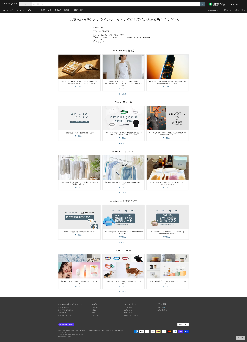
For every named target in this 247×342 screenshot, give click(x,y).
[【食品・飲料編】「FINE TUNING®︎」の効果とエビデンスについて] (168, 266)
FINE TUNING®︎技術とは (65, 310)
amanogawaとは (63, 307)
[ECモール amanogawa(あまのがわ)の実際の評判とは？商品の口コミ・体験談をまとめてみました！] (124, 118)
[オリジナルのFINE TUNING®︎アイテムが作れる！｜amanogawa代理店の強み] (168, 217)
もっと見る (122, 94)
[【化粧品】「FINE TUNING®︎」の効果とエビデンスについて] (79, 266)
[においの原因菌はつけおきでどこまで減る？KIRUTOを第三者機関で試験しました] (79, 167)
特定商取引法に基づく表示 (70, 330)
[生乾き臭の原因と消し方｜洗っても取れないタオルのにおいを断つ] (124, 167)
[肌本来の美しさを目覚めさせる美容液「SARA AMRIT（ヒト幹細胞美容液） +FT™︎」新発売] (168, 67)
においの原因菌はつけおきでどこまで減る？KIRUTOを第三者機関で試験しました (79, 183)
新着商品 (58, 10)
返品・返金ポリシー (107, 330)
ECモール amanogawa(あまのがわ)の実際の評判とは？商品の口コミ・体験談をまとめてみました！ (123, 134)
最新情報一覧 (62, 313)
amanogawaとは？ (214, 10)
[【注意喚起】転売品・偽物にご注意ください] (79, 118)
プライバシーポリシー (93, 330)
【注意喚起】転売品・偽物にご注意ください (79, 133)
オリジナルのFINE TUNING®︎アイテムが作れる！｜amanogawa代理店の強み (167, 233)
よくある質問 (128, 307)
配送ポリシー (119, 330)
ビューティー (32, 10)
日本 (182, 324)
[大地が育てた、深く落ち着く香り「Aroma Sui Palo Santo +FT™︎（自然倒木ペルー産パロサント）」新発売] (79, 67)
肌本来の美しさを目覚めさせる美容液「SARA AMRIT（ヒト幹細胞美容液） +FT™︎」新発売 (167, 82)
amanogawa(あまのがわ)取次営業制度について (79, 232)
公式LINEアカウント (64, 315)
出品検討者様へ (239, 10)
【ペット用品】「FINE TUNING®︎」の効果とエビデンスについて (123, 282)
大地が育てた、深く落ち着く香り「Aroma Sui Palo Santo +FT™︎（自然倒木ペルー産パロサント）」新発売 (79, 82)
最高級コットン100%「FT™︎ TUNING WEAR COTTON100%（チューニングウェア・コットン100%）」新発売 (124, 83)
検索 (59, 330)
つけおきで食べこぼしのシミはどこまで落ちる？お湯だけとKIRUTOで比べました (167, 183)
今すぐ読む (78, 86)
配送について (128, 313)
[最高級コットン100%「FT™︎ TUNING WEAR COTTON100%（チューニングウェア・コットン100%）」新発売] (124, 67)
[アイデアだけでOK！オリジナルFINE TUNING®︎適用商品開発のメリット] (124, 217)
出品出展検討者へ (162, 310)
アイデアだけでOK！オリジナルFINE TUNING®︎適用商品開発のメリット (123, 233)
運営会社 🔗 (161, 307)
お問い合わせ (227, 10)
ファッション (20, 10)
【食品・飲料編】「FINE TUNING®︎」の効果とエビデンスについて (167, 282)
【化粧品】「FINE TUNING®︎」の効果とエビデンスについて (79, 282)
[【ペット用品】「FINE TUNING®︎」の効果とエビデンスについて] (124, 266)
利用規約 (82, 330)
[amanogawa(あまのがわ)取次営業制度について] (79, 217)
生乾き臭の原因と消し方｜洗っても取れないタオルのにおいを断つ (123, 183)
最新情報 (67, 10)
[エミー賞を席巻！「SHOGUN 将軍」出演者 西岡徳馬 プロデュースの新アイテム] (168, 118)
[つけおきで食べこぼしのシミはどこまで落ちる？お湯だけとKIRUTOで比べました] (168, 167)
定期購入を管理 (77, 10)
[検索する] (202, 4)
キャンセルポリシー (64, 332)
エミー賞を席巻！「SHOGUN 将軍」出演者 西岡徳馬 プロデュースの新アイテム (168, 134)
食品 (49, 10)
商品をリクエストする (131, 315)
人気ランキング (7, 10)
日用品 (43, 10)
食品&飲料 (94, 310)
